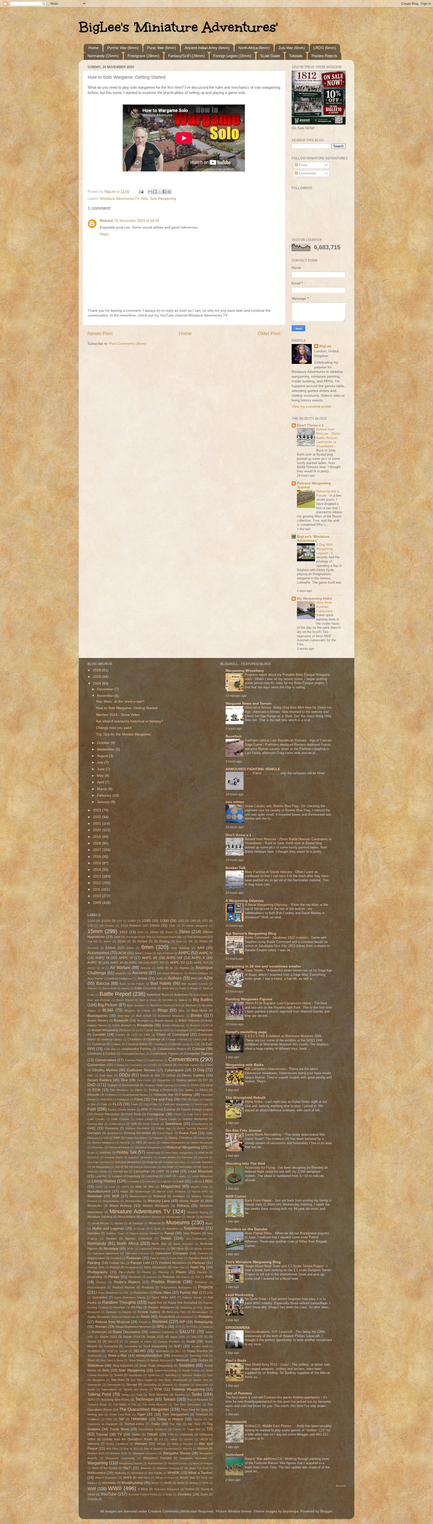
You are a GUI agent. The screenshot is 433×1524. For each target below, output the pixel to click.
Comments (307, 173)
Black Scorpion (136, 1005)
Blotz (182, 1010)
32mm (121, 941)
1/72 (205, 921)
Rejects (127, 1312)
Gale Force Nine (197, 1114)
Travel (177, 1429)
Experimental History (135, 1094)
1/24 (119, 920)
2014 (97, 870)
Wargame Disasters (145, 1453)
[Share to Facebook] (164, 191)
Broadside (145, 1025)
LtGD (99, 1186)
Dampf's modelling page (246, 1032)
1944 (140, 932)
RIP (182, 1322)
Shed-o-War (117, 1355)
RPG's (162, 1327)
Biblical (183, 1000)
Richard (106, 221)
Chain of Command (173, 1034)
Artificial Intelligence (120, 978)
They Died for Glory (194, 1409)
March (102, 789)
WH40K (173, 1473)
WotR (168, 1483)
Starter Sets (200, 1379)
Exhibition (111, 1094)
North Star (159, 1244)
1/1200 (106, 921)
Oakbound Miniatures (152, 1248)
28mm (184, 931)
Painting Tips (117, 1262)
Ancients (140, 972)
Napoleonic (194, 1228)
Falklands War (163, 1095)
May (101, 776)
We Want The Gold (196, 1468)
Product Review (124, 1287)
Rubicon (208, 1326)
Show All (341, 1485)
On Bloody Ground (201, 1248)
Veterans (93, 1444)
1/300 (164, 921)
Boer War (124, 1015)
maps (124, 1191)
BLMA (108, 1010)
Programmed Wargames (176, 1287)
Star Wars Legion (141, 1379)
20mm (154, 932)
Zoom (204, 1494)
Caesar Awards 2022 (157, 1030)
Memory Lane (159, 1201)
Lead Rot (100, 1176)
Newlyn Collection (138, 1238)
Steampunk (94, 1384)
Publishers (141, 1292)
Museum (155, 1223)
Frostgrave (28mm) (143, 56)
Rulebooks (99, 1332)
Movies (119, 1223)
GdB (134, 1124)
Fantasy (185, 1095)
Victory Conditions (117, 1443)
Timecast (201, 1414)
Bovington (143, 1020)
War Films (112, 1448)
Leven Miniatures (202, 1176)
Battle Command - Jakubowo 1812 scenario (277, 937)
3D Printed (139, 941)
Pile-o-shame (127, 1272)
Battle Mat (168, 988)
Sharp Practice (197, 1351)
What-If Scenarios (106, 1477)
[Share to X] (159, 191)
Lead (175, 1171)
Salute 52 (94, 1341)
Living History (104, 1181)
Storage (131, 1384)
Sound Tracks (191, 1370)
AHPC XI (94, 962)
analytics (121, 973)
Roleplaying (203, 1322)
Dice (124, 1080)
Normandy (96, 1243)
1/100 (91, 921)
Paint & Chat (157, 1258)
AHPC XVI (201, 962)
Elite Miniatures (119, 1090)
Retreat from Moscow (112, 1322)
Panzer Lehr (140, 1263)
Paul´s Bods (236, 1360)
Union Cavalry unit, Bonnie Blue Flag (272, 806)
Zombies (184, 1494)
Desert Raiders (99, 1080)
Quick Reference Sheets (129, 1297)
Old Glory (177, 1248)
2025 (97, 677)
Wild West (144, 1477)
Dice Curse (144, 1080)
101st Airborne (131, 925)
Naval (169, 1233)
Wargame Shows (176, 1453)
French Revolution (107, 1114)
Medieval (159, 1196)
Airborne (146, 967)
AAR (200, 948)
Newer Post (100, 333)
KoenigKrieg (120, 1171)
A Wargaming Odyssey (245, 901)
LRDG (208, 1181)
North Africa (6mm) (254, 48)
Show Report (137, 1360)
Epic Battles (186, 1090)
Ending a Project (160, 1090)
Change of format (176, 1039)
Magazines (170, 1186)
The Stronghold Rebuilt (246, 1098)
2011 (97, 889)
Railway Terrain (192, 1297)
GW (105, 1137)
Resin (145, 1317)
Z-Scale (167, 1494)
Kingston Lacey (97, 1171)
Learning (152, 1176)
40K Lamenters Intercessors (266, 1069)
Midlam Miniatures (156, 1206)
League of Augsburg (126, 1176)
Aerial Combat (143, 953)
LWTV (125, 1186)
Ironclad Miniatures (128, 1162)
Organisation (96, 1258)
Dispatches (164, 1080)
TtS (209, 1429)
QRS (210, 1292)
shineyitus (177, 1355)
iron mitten (235, 802)
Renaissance (200, 1312)
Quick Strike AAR (164, 1297)
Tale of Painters (239, 1393)
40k (190, 941)
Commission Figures (164, 1053)
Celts (147, 1034)
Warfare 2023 (95, 1453)
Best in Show (148, 1000)
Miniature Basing (197, 1212)
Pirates (146, 1272)
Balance (92, 988)
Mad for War (145, 1186)
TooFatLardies (134, 1424)
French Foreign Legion (197, 1109)
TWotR (152, 1434)
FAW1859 (106, 1099)
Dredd (182, 1085)
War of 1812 (131, 1448)
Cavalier (99, 1034)
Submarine (201, 1384)
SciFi (178, 1346)
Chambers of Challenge (144, 1039)
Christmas (98, 1044)
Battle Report (115, 994)
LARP (160, 1171)
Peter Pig (197, 1267)
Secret (123, 1351)
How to (203, 1152)
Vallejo (173, 1439)
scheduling (130, 1346)
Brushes (195, 1025)
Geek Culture (151, 1123)
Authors (175, 978)
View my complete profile (311, 406)
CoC (197, 1044)
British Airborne (189, 1020)
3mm (179, 941)
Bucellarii (234, 736)
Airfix (160, 968)
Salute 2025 (155, 1337)
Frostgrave (155, 1114)
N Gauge (139, 1228)
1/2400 (132, 920)
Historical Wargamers (148, 1147)
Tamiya (125, 1394)
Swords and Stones (135, 1389)
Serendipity (162, 1351)
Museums (178, 1222)
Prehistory (201, 1282)
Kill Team (202, 1166)
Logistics (166, 1181)
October (104, 743)
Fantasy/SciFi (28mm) (186, 56)
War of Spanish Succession (161, 1448)
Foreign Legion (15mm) (232, 56)
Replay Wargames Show (102, 1316)
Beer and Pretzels (98, 1000)
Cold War (110, 1048)
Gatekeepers (117, 1123)
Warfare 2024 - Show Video (118, 715)
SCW (110, 1351)
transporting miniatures (153, 1429)
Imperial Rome (114, 1157)
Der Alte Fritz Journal (243, 1130)
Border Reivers (97, 1020)
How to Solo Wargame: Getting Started (126, 708)
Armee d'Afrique (198, 973)
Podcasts (168, 1277)
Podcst (185, 1276)
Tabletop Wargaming (188, 1389)
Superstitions (109, 1389)
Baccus (103, 983)
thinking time (95, 1414)
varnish (188, 1439)
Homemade (153, 1152)
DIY (205, 1080)
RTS (178, 1326)
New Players (192, 1233)
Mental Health (189, 1201)
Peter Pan (178, 1267)
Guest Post (188, 1133)
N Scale (156, 1228)
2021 (97, 823)
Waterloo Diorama (168, 1468)
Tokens (197, 1419)
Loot (180, 1181)
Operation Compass (171, 1253)
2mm (117, 937)
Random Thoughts (119, 1302)
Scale (190, 1341)
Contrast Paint (134, 1060)
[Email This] (150, 191)
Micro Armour (121, 1206)
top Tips (194, 1424)
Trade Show (119, 1429)
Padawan (133, 1258)
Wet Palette (155, 1472)
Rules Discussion (126, 1332)
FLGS (117, 1104)
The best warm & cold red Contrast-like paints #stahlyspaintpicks (273, 1397)
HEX (139, 1142)
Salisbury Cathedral (162, 1332)
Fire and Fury (162, 1099)
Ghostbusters (199, 1123)
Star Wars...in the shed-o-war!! (120, 701)
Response (187, 1316)
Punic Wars (162, 1292)
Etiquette (93, 1095)
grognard (112, 1133)
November (106, 696)
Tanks (196, 1394)
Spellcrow (154, 1375)
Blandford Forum (160, 1005)
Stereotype (114, 1384)
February (105, 795)
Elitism (139, 1090)
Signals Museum (160, 1360)
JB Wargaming (101, 1166)
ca (137, 1030)
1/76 (90, 925)
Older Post (269, 333)
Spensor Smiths (191, 1375)
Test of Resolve (197, 1399)
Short (91, 1360)
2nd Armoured (196, 937)
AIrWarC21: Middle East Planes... (270, 1426)
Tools (155, 1424)
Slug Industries (123, 1365)
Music (209, 1223)
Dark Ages (106, 1075)
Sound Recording (165, 1370)
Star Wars (118, 1380)
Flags (195, 1099)
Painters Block (198, 1258)
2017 (97, 850)
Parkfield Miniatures (172, 1263)
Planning (163, 1272)
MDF (116, 1196)
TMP (121, 1419)
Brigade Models (164, 1020)
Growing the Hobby (137, 1133)
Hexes (152, 1142)
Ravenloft (119, 1307)
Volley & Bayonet (182, 1443)
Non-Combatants (196, 1238)
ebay (209, 1085)
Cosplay (119, 1064)
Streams (167, 1384)
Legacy (181, 1176)
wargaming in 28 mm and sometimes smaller (263, 966)
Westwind (137, 1472)
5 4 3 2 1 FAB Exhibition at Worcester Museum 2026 (283, 1036)
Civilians (116, 1044)
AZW (208, 978)
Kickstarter (185, 1166)
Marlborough (142, 1191)
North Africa (128, 1243)
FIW (184, 1099)
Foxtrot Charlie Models (122, 1109)
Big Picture (107, 1005)
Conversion (96, 1065)
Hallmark (158, 1137)
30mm (107, 941)
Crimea (167, 1065)
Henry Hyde (205, 1137)
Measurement (138, 1196)
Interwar (203, 1157)
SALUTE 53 (115, 1341)
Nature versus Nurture (144, 1233)
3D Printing (162, 941)
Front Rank (133, 1114)
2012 (97, 883)
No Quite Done (256, 1299)
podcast (152, 1276)
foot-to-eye (201, 1104)
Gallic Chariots (120, 1119)
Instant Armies (167, 1157)
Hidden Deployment (173, 1142)
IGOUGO (93, 1157)
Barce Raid (109, 988)
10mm (155, 925)
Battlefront (181, 995)
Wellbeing (120, 1472)
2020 (97, 830)
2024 (97, 683)
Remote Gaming (149, 1312)
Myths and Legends (108, 1228)
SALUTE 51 (199, 1337)
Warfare (202, 1448)
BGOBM (167, 1000)
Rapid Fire (155, 1302)
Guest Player (165, 1133)
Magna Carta (199, 1186)
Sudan (91, 1389)
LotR (195, 1181)
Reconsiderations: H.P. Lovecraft (269, 1332)
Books (196, 1015)
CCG (134, 1034)
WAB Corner (236, 1196)
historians (97, 1147)
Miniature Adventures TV (119, 198)
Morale (191, 1216)
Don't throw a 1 (238, 835)
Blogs (163, 1010)
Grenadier (94, 1133)
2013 (97, 876)
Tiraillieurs (93, 1419)
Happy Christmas (180, 1138)
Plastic (181, 1272)
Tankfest (180, 1394)
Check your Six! (203, 1039)
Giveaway (112, 1128)
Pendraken (132, 1267)
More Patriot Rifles (259, 1233)
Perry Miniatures (155, 1267)
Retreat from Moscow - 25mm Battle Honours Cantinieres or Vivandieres (328, 437)
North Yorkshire (183, 1243)
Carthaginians (203, 1030)
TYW (171, 1434)
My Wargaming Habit (314, 598)
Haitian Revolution (136, 1137)
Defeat (170, 1075)
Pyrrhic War (189, 1292)
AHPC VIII (174, 958)
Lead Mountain (200, 1171)
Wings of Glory (165, 1477)
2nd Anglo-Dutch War (169, 936)
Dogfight (112, 1085)
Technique (144, 1399)
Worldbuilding (132, 1483)
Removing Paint (176, 1312)
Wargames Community (120, 1458)
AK (171, 967)
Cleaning (158, 1044)
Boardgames (97, 1016)
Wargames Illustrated (193, 1458)
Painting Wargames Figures (249, 999)
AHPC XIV (157, 962)
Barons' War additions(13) (264, 1459)
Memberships (133, 1201)
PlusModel (135, 1276)
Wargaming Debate (131, 1463)
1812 (124, 932)
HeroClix (125, 1142)
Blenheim (191, 1005)
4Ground (92, 947)
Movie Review (100, 1223)
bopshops (290, 1511)
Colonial (198, 1049)
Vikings (161, 1443)
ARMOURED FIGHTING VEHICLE (253, 769)
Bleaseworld (236, 1422)
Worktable (109, 1483)
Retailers (206, 1317)
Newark (111, 1238)
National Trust (115, 1233)
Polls (209, 1277)
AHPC (184, 952)
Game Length (167, 1119)
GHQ (91, 1128)
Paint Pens (176, 1258)
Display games (186, 1080)
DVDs (195, 1085)
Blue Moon (199, 1010)
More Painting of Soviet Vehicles (269, 872)
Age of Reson (165, 953)
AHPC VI (126, 958)
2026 (97, 670)
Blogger (326, 1511)
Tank (139, 1394)
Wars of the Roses (105, 1468)
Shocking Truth (198, 1355)
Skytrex (203, 1360)
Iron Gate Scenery (98, 1162)
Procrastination (96, 1287)
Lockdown (133, 1181)
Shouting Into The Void (245, 1163)
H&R (117, 1138)
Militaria (183, 1206)
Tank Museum (158, 1394)
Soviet (118, 1375)
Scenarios (111, 1346)
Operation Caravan (137, 1253)
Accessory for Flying (260, 1167)
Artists (142, 978)
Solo (144, 198)
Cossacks (136, 1064)
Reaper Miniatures (161, 1307)
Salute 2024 (131, 1337)
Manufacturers (99, 1191)
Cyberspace (174, 1070)
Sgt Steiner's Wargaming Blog (251, 933)
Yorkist (189, 1489)
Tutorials (296, 56)
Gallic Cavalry (96, 1119)
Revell (142, 1322)
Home (93, 48)
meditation (179, 1196)
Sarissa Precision (169, 1341)
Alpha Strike (254, 1102)
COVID (152, 1064)
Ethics (203, 1090)
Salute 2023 (108, 1337)
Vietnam (140, 1444)
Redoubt (111, 1312)
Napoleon (172, 1228)
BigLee (325, 346)
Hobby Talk (127, 1152)
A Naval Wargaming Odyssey (266, 905)
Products (148, 1287)
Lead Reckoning (240, 1295)
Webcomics (96, 1473)
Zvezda (92, 1499)
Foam (134, 1104)
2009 (97, 903)
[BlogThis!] (154, 191)
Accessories (98, 952)
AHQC (91, 967)
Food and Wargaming (176, 1104)
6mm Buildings (180, 947)
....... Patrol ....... (257, 773)
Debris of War (150, 1075)
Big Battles (203, 999)
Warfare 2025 (118, 1453)
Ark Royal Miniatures (170, 973)
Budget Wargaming (105, 1030)
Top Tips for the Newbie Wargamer (123, 734)
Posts (302, 165)
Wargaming (97, 1463)
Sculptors (93, 1351)
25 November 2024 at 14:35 (137, 221)
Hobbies (105, 1152)
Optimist (203, 1253)
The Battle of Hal (124, 1404)
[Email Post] (141, 191)
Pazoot (115, 1267)
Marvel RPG (200, 1191)
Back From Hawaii (258, 1200)
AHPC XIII (136, 962)
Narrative (93, 1233)
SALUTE (187, 1331)
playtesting (94, 1277)
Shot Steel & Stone (111, 1360)
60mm (130, 947)
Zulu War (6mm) (291, 48)
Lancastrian (142, 1171)
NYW (130, 1248)
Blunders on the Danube (246, 1229)
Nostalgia (110, 1248)
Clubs (173, 1044)
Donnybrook (130, 1085)
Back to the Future (132, 983)
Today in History (170, 1419)
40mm (203, 941)
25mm (169, 932)
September (106, 749)
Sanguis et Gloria (140, 1341)
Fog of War (151, 1104)
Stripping (184, 1384)
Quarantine (99, 1297)
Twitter (136, 1434)
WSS (205, 1482)
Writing (193, 1482)
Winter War (187, 1477)
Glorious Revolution (137, 1128)
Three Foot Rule (120, 1414)
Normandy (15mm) (103, 56)
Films (138, 1099)
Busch (127, 1030)
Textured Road (96, 1404)
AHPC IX (102, 958)
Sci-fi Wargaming (155, 1346)
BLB (177, 1005)
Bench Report (125, 1000)
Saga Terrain (254, 970)
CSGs (209, 1065)
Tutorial (102, 1434)
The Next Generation (187, 1404)
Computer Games (198, 1053)
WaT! (127, 1468)
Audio (159, 978)
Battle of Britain (188, 988)
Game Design (144, 1119)
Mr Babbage (136, 1223)
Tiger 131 (145, 1414)
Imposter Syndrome (140, 1157)
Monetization (173, 1216)
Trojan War (194, 1429)
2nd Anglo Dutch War (138, 936)
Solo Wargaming (163, 198)
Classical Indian (137, 1044)
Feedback (123, 1099)
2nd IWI (92, 941)
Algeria (184, 968)
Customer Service (141, 1070)
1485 (172, 925)
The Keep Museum (154, 1404)
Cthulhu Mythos (104, 1070)
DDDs (124, 1075)
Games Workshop (195, 1119)
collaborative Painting (136, 1049)
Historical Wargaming (183, 1147)
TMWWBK (139, 1419)
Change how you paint (114, 728)
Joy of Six (121, 1167)
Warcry (187, 1448)
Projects (205, 1287)
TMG (109, 1419)
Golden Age (163, 1128)
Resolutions (167, 1317)
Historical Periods (119, 1147)
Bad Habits (161, 983)
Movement (206, 1216)
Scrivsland (235, 1455)
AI (102, 967)
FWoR (177, 1114)
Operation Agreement (105, 1253)
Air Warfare (120, 967)
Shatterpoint (94, 1355)
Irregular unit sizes (174, 1162)
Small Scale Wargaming (156, 1365)
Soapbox (187, 1365)
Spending (170, 1375)
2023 (97, 810)
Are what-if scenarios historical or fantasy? (129, 721)
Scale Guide (270, 56)
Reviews (160, 1321)
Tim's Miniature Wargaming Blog (253, 1262)
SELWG (140, 1351)
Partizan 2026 (95, 1267)
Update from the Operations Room (127, 1439)
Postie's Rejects (127, 1282)
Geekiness (173, 1124)
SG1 (178, 1351)
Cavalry (120, 1034)
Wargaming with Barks (245, 1065)
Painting (93, 1263)
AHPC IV (206, 953)
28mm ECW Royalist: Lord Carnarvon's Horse (278, 1003)
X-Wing (143, 1489)
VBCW (204, 1439)
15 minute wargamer (195, 925)
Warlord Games (178, 1463)
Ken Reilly (168, 1166)
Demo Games (193, 1075)
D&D (90, 1075)
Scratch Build (199, 1346)
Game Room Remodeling (263, 1134)
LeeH (167, 1176)
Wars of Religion (203, 1463)
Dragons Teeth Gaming (159, 1085)
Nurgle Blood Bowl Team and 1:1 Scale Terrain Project (284, 1266)
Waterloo (146, 1468)
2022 (97, 817)
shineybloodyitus (149, 1355)
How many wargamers (179, 1152)
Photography (97, 1272)
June (101, 769)
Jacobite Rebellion (202, 1162)
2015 (97, 863)
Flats (104, 1104)
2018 (97, 843)
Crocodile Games (188, 1064)
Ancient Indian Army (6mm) (207, 48)
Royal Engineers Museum (133, 1327)
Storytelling (150, 1384)
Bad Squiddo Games (194, 983)
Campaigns (181, 1030)
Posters (101, 1282)
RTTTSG (191, 1326)
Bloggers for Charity (138, 1010)
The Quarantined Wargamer (144, 1409)
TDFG (91, 1399)
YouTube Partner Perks (142, 1494)
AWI (193, 978)
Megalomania (111, 1201)
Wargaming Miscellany (245, 671)
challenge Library (111, 1039)
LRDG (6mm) (324, 48)
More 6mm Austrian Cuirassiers (325, 607)
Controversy (155, 1060)
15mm (94, 931)
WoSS (155, 1482)
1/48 (193, 921)
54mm (110, 948)
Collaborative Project (171, 1049)
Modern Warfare (151, 1216)
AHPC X (198, 958)
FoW (91, 1109)
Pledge (113, 1277)
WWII (115, 1488)
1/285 (146, 921)
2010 (97, 896)
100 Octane (106, 925)
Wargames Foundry (157, 1458)
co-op (185, 1044)
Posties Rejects (324, 56)
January (104, 802)
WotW (180, 1482)
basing (125, 988)
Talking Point (99, 1394)
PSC (126, 1292)
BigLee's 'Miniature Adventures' (178, 27)
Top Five (175, 1424)
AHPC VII (149, 958)
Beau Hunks (200, 994)
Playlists (202, 1272)
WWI (91, 1488)
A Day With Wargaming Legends (324, 549)
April (101, 782)
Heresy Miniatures (103, 1142)
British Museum (121, 1025)
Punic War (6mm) (161, 48)
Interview (186, 1157)
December (106, 689)
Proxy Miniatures (108, 1292)
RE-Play (136, 1307)
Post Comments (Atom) (127, 344)
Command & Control (101, 1053)
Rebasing (186, 1307)
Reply (104, 234)
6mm (147, 947)
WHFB (127, 1477)
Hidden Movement (201, 1142)
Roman (101, 1327)
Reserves (129, 1316)
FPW (144, 1109)
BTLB (209, 1025)
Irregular (152, 1162)
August (103, 756)
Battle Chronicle (145, 988)
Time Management (176, 1414)
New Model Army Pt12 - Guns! (267, 1364)
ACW (122, 953)
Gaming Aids (95, 1123)
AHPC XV (177, 962)
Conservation (105, 1060)
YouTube (109, 1494)
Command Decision (133, 1053)
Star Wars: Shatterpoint (172, 1379)
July (100, 762)
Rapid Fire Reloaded (182, 1302)
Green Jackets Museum (192, 1128)
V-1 (161, 1439)
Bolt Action (143, 1016)
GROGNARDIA (238, 1328)
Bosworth (121, 1020)
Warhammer (155, 1463)
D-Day (198, 1069)
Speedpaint (135, 1375)
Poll (197, 1276)
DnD (91, 1084)
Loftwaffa (150, 1181)
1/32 (181, 921)
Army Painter (95, 978)
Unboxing (186, 1434)
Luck (112, 1186)
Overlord (116, 1258)
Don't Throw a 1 (310, 425)
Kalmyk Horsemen (145, 1166)
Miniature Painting (99, 1217)
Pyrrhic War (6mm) (123, 48)
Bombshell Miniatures (171, 1015)
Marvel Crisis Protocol (171, 1191)
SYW (158, 1389)
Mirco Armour (127, 1217)
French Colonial (164, 1109)
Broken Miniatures (173, 1025)
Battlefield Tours (158, 995)
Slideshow (95, 1365)
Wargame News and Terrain (249, 703)
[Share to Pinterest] (169, 191)
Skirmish (182, 1360)
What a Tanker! (200, 1473)
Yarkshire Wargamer (167, 1489)
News (166, 1238)
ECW (96, 1090)
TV (120, 1434)
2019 (97, 837)
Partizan (198, 1263)
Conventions (183, 1059)
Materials (94, 1196)
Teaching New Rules (115, 1399)
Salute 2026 (177, 1336)
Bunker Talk (236, 868)
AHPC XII (116, 962)
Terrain (169, 1399)
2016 (97, 856)
